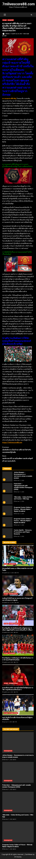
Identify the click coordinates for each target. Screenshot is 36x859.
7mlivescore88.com (18, 4)
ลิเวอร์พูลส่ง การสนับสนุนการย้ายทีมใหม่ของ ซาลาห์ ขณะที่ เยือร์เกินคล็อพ (18, 645)
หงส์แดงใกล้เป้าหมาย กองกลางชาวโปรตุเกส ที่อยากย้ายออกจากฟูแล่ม (18, 585)
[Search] (31, 15)
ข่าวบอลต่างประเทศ (13, 623)
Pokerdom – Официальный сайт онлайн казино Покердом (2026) (7, 488)
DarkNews (28, 854)
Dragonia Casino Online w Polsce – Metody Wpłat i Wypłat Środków (7, 511)
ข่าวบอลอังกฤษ (12, 564)
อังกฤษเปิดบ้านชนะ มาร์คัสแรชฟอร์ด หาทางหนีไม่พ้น (18, 555)
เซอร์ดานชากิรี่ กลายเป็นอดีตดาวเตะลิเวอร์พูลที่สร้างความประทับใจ (17, 458)
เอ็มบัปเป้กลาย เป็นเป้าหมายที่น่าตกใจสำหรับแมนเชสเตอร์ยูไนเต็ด (16, 449)
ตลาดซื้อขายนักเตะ (13, 593)
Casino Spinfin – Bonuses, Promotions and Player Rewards (7, 533)
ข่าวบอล (4, 20)
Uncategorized (8, 750)
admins (7, 33)
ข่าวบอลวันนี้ (10, 20)
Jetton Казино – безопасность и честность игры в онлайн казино (7, 477)
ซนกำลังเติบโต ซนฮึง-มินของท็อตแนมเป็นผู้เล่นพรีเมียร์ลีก (18, 704)
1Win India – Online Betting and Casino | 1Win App (7, 499)
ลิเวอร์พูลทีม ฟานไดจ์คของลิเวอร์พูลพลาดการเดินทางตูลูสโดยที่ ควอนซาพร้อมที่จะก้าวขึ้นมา (18, 615)
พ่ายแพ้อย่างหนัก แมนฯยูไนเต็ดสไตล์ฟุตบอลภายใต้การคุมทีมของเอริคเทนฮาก (18, 675)
